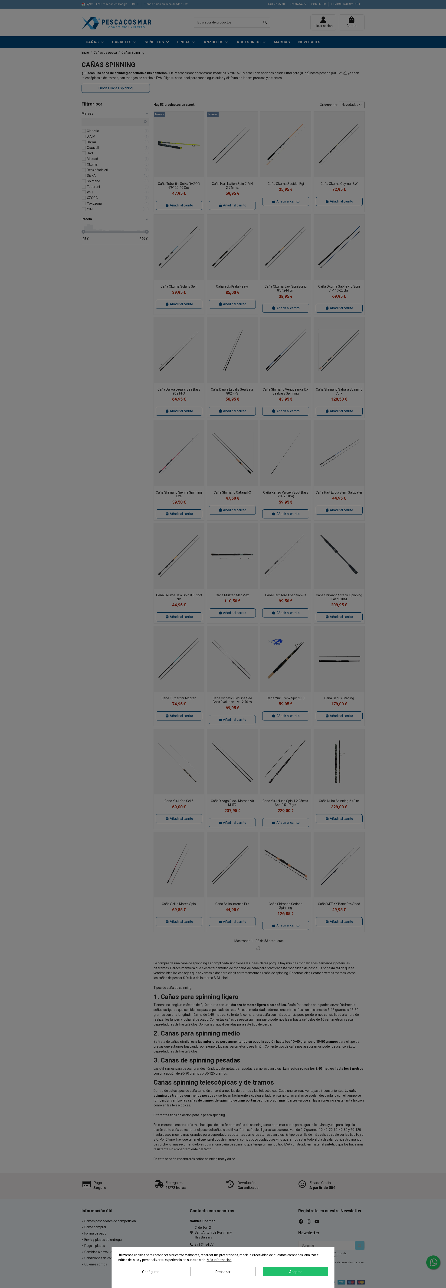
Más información (219, 1260)
